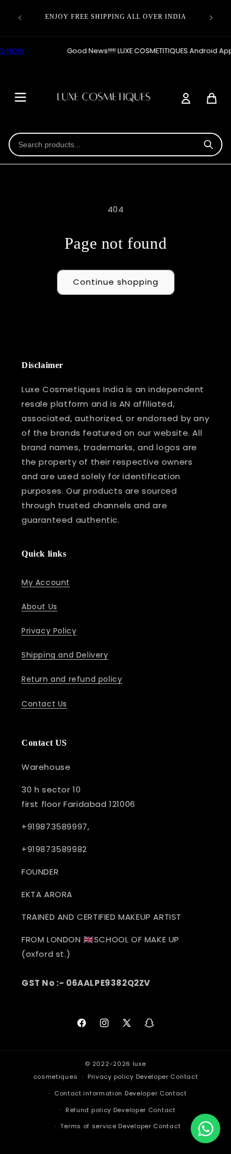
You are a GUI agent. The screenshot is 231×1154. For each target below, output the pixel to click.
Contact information (88, 1093)
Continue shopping (115, 281)
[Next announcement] (211, 18)
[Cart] (211, 98)
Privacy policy (111, 1076)
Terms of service (88, 1126)
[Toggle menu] (20, 98)
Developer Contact (167, 1076)
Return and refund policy (71, 679)
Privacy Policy (48, 630)
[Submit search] (208, 144)
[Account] (186, 98)
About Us (39, 606)
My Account (45, 582)
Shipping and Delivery (65, 655)
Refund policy (88, 1110)
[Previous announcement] (20, 18)
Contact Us (44, 703)
